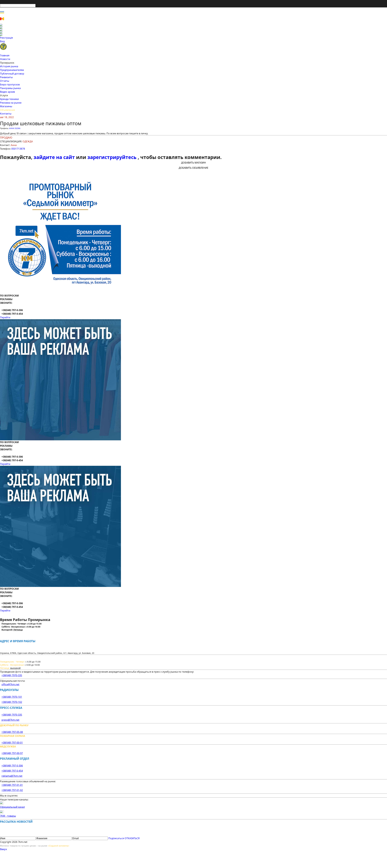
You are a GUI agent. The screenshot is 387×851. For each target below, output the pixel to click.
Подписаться (116, 838)
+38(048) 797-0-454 (12, 770)
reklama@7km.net (12, 776)
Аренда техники (9, 99)
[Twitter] (193, 30)
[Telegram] (193, 34)
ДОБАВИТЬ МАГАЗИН (193, 162)
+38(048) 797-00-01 (12, 742)
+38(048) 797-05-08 (12, 732)
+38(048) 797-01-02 (12, 790)
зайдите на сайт (55, 157)
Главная (4, 55)
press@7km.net (10, 720)
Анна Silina (14, 128)
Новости (5, 59)
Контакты (5, 113)
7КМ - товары (8, 816)
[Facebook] (193, 25)
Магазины (6, 106)
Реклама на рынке (10, 102)
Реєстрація (6, 37)
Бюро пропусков (10, 84)
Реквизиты (6, 77)
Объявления (7, 110)
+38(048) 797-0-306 (12, 765)
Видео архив (7, 91)
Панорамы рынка (10, 88)
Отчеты (4, 81)
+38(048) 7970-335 (12, 675)
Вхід (2, 41)
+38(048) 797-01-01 (12, 785)
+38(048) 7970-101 (12, 697)
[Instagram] (193, 27)
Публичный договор (12, 73)
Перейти (5, 317)
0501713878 (18, 148)
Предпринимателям (12, 70)
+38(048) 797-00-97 (12, 753)
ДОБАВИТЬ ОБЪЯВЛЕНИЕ (193, 167)
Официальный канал (12, 807)
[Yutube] (193, 32)
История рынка (9, 66)
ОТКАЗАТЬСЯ (132, 838)
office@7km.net (10, 684)
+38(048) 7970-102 (12, 702)
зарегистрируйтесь (112, 157)
